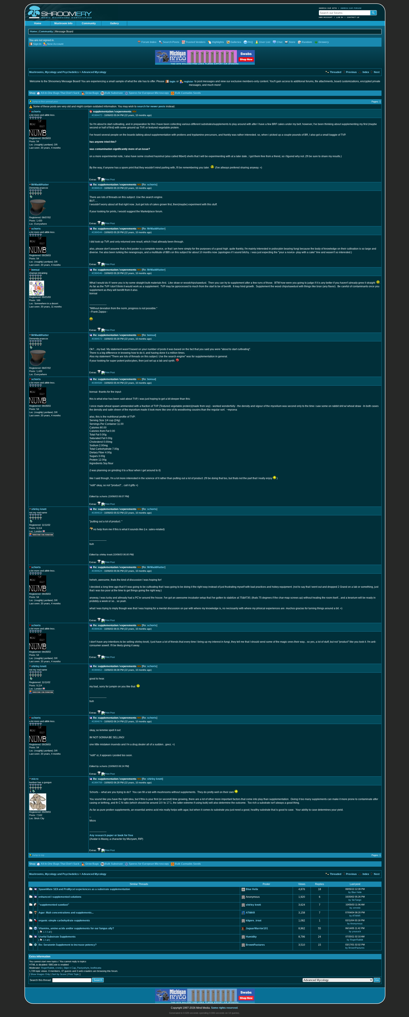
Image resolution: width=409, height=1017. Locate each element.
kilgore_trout (253, 920)
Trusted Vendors (196, 42)
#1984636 (97, 629)
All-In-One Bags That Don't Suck (60, 93)
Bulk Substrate (114, 93)
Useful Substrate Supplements (57, 936)
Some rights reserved (224, 1007)
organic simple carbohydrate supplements (64, 920)
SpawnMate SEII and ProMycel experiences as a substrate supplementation (84, 889)
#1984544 (97, 232)
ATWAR (250, 912)
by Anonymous (355, 923)
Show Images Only (40, 974)
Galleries (235, 42)
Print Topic (73, 974)
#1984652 (97, 670)
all (49, 932)
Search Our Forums (351, 8)
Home (37, 23)
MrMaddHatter (156, 228)
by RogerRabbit (355, 939)
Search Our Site (328, 8)
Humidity (251, 936)
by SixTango (355, 900)
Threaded (335, 72)
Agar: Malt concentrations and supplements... (66, 912)
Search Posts (171, 42)
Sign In (37, 44)
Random (307, 42)
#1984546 (97, 273)
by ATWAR (354, 915)
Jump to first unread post (45, 101)
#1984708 (97, 782)
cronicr (58, 968)
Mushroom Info (63, 23)
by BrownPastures (354, 948)
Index (365, 72)
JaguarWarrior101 (257, 928)
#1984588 (97, 383)
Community (89, 23)
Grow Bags (92, 93)
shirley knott (154, 778)
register (188, 81)
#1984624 (97, 571)
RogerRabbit (47, 968)
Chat (279, 42)
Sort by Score (59, 974)
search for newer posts (151, 106)
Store (292, 42)
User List (264, 42)
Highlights (218, 42)
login (172, 81)
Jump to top (38, 855)
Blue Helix (252, 889)
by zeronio (355, 907)
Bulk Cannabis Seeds (188, 93)
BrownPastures (255, 944)
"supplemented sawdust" (54, 904)
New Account (326, 17)
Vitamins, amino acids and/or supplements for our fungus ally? (76, 928)
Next (376, 72)
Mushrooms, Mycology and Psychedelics (54, 72)
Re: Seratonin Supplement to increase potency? (67, 944)
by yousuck (355, 931)
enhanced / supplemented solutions (60, 896)
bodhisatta (96, 968)
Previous (351, 72)
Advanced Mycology (94, 72)
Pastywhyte (83, 968)
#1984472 (97, 115)
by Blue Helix (355, 892)
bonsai (151, 335)
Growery (323, 42)
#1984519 (97, 188)
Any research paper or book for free (111, 835)
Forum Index (149, 42)
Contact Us (353, 17)
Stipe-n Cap (70, 968)
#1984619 (97, 512)
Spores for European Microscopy (149, 93)
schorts (152, 184)
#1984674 (97, 721)
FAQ (250, 42)
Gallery (114, 23)
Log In (339, 17)
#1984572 (97, 339)
